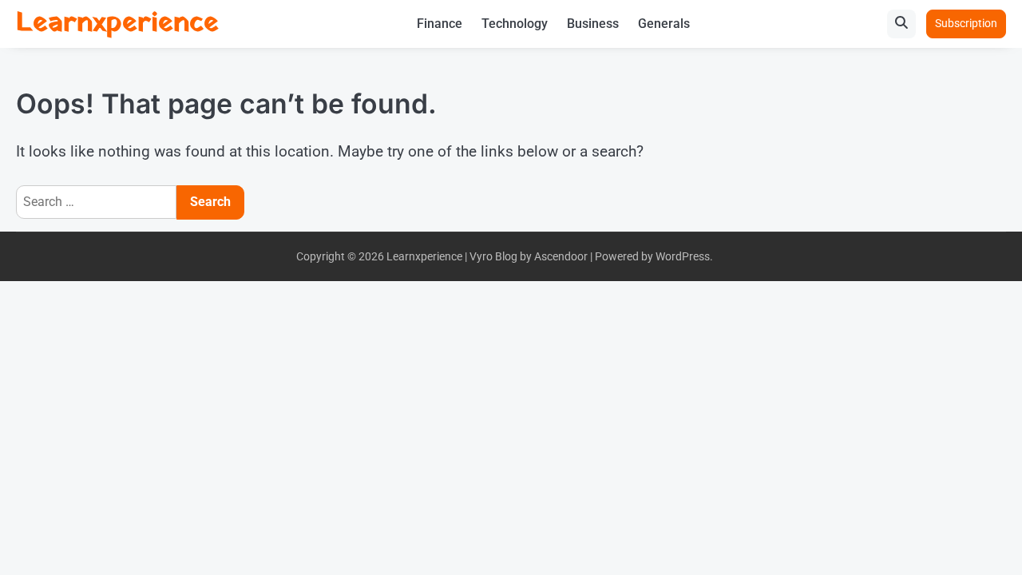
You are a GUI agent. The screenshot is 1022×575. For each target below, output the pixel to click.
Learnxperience (117, 23)
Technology (514, 23)
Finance (439, 23)
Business (593, 23)
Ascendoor (561, 256)
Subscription (966, 23)
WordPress (683, 256)
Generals (664, 23)
